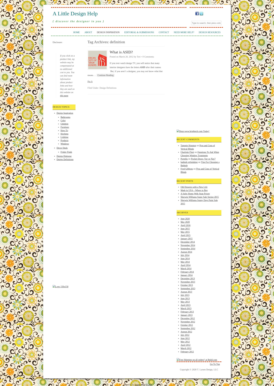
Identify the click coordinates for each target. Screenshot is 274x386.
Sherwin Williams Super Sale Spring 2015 (200, 197)
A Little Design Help (75, 13)
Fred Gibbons (187, 169)
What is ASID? (121, 52)
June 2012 (185, 338)
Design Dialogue (64, 156)
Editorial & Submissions (139, 32)
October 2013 (187, 285)
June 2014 (185, 258)
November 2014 (188, 245)
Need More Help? (184, 32)
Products (64, 140)
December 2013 (188, 278)
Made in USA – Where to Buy (194, 190)
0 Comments (148, 57)
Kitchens (64, 134)
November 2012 (188, 322)
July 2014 (185, 255)
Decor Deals (62, 148)
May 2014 (185, 262)
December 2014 (188, 242)
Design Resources (210, 32)
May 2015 (185, 232)
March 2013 (186, 308)
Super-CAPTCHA (143, 385)
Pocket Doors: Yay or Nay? (203, 159)
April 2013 (185, 305)
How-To (64, 130)
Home (76, 32)
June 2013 (185, 298)
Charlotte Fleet (187, 152)
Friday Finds (66, 152)
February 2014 (187, 272)
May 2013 (185, 302)
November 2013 (188, 282)
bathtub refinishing (189, 162)
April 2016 (185, 225)
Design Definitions (65, 159)
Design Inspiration (108, 32)
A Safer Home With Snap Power (195, 194)
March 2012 (186, 348)
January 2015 (186, 238)
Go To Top (215, 364)
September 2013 (188, 288)
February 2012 (187, 352)
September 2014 (188, 248)
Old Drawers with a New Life (194, 187)
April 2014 (185, 265)
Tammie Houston (188, 145)
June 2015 (185, 229)
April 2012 (185, 345)
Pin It (90, 81)
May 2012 (185, 342)
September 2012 (188, 328)
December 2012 (188, 318)
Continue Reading (106, 75)
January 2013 (186, 315)
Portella (184, 159)
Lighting (64, 137)
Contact (164, 32)
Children (64, 124)
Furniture (65, 127)
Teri (138, 57)
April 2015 (185, 235)
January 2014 (186, 275)
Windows (65, 144)
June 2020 (185, 219)
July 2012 (185, 335)
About (88, 32)
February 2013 (187, 312)
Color (63, 120)
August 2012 (186, 332)
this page (64, 96)
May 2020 (185, 222)
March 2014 (186, 268)
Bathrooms (65, 117)
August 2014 (186, 252)
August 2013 (186, 292)
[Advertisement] (65, 173)
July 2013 (185, 295)
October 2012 (187, 325)
